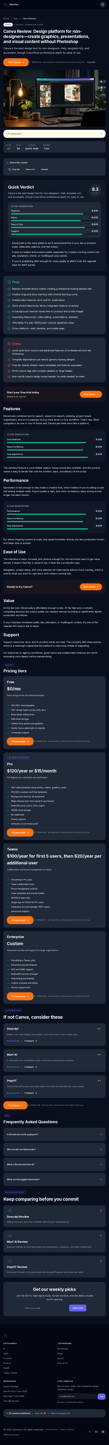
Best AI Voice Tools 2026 (15, 1391)
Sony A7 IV (62, 1363)
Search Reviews (11, 1386)
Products (7, 1358)
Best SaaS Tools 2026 (13, 1396)
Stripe (60, 1353)
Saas (15, 18)
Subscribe (78, 1308)
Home (6, 18)
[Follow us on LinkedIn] (103, 1431)
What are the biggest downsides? (23, 1179)
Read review (13, 1041)
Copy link (16, 169)
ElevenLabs (62, 1348)
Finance (7, 1363)
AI (4, 1348)
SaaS (5, 1353)
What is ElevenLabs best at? (20, 1164)
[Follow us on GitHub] (96, 1431)
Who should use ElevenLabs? (21, 1149)
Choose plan (18, 741)
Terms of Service (67, 1429)
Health (6, 1368)
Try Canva (13, 1105)
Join (101, 1396)
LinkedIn (44, 169)
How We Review (11, 1401)
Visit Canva (14, 62)
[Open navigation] (103, 4)
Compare (29, 1041)
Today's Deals (10, 1373)
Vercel (60, 1358)
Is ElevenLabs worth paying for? (22, 1134)
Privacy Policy (51, 1429)
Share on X (30, 169)
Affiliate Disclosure (11, 1435)
